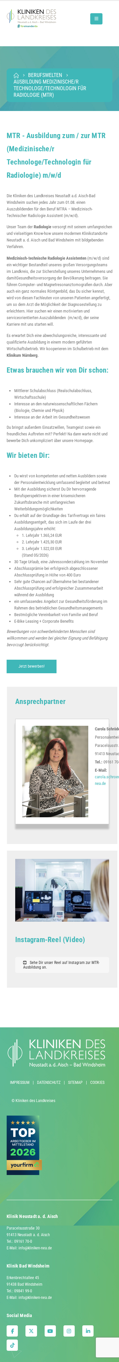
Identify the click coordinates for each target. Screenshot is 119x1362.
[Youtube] (50, 1331)
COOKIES (97, 1082)
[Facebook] (12, 1331)
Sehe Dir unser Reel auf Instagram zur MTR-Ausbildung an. (61, 965)
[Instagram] (69, 1331)
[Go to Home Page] (16, 75)
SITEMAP (75, 1082)
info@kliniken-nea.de (35, 1248)
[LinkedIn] (88, 1331)
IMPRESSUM (19, 1082)
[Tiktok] (12, 1345)
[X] (31, 1331)
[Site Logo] (31, 18)
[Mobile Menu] (96, 18)
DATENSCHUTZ (48, 1082)
